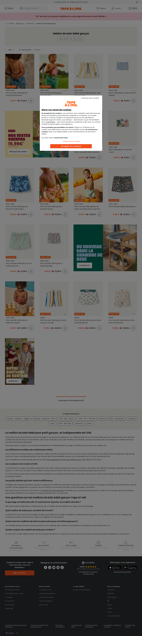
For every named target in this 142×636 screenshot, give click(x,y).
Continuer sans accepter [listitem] (90, 98)
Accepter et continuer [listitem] (71, 146)
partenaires (51, 122)
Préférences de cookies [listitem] (71, 141)
